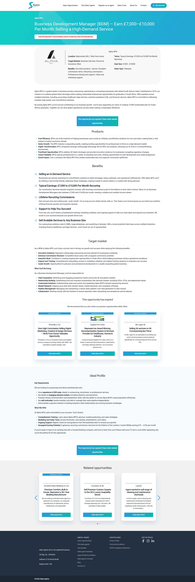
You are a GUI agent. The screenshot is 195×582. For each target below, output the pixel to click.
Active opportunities (84, 541)
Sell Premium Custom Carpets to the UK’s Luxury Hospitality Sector (97, 492)
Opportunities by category (86, 555)
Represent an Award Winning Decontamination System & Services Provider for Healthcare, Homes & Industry (97, 332)
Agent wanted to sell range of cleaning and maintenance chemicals (139, 492)
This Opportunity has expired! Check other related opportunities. (65, 37)
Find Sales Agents (88, 5)
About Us (133, 5)
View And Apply (55, 354)
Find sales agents (83, 544)
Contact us (81, 566)
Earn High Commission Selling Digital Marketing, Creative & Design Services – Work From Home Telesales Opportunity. (55, 332)
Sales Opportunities (70, 5)
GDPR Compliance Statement (120, 548)
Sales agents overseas (85, 559)
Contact (144, 5)
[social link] (144, 541)
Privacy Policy (114, 541)
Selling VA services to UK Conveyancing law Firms (140, 329)
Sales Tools (121, 5)
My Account (160, 5)
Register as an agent (106, 5)
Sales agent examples (85, 551)
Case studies (81, 548)
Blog (79, 562)
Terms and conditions (117, 544)
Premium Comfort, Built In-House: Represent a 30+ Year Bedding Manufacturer (56, 492)
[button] (158, 497)
